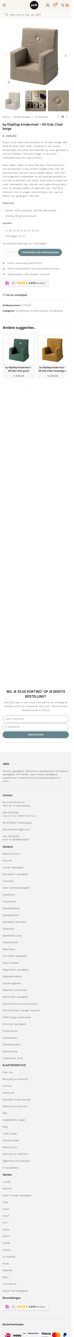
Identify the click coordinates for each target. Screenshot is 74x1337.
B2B (5, 1113)
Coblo (6, 1209)
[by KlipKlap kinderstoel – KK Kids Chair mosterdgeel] (52, 350)
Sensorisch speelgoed (15, 996)
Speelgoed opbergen (15, 921)
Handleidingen (11, 1140)
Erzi (5, 1222)
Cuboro (7, 1250)
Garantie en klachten (15, 1154)
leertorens (31, 771)
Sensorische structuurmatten (20, 1003)
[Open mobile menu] (4, 5)
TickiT (6, 1215)
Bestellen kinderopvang (16, 1099)
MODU (6, 1236)
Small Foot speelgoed (15, 1290)
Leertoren (8, 881)
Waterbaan (9, 949)
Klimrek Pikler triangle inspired (21, 1010)
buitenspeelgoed (47, 777)
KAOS (6, 1263)
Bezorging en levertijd (15, 1079)
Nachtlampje (10, 1051)
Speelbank (9, 894)
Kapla (6, 1229)
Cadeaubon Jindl (13, 1058)
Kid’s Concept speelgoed (17, 1195)
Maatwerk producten (15, 990)
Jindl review (10, 1133)
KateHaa (7, 1270)
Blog (5, 1126)
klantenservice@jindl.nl (16, 829)
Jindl (6, 1181)
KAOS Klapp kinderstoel (17, 1017)
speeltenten (10, 777)
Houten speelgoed (13, 771)
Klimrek (7, 860)
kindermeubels (27, 777)
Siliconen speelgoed (14, 1024)
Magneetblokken (12, 976)
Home (6, 116)
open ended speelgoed (43, 774)
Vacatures (8, 1092)
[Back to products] (63, 117)
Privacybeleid (10, 1167)
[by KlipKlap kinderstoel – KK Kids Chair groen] (18, 350)
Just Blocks (9, 1283)
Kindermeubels (22, 116)
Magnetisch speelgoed (16, 969)
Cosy (5, 1202)
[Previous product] (58, 117)
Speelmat (8, 928)
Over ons (8, 1072)
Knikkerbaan (10, 1037)
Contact (7, 1085)
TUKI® (6, 1243)
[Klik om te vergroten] (9, 82)
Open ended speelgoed (16, 887)
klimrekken (22, 774)
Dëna (6, 1277)
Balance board (11, 853)
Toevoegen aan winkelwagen (40, 252)
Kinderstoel (56, 310)
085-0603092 (11, 812)
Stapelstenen (10, 942)
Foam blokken (11, 962)
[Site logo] (34, 5)
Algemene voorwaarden (16, 1160)
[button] (6, 55)
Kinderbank (9, 901)
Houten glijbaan (12, 983)
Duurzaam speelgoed (15, 955)
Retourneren (10, 1147)
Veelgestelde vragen (14, 1119)
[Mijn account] (47, 5)
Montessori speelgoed (15, 874)
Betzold (7, 1188)
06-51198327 (10, 822)
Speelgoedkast (11, 908)
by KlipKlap (41, 116)
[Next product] (67, 117)
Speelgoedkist (11, 915)
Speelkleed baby (12, 935)
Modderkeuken (11, 1044)
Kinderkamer (10, 1031)
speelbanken (46, 771)
